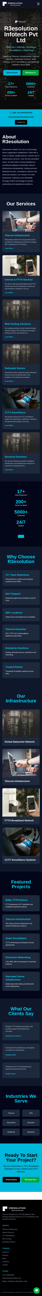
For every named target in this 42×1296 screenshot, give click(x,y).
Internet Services (8, 1232)
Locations (5, 1261)
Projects (5, 1255)
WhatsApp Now (30, 1179)
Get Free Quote (12, 73)
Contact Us (21, 122)
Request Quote (11, 1179)
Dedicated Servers (8, 1242)
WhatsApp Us (30, 73)
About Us (5, 1252)
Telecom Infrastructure (10, 1229)
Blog (4, 1258)
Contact (5, 1265)
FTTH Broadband (8, 1235)
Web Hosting (6, 1239)
